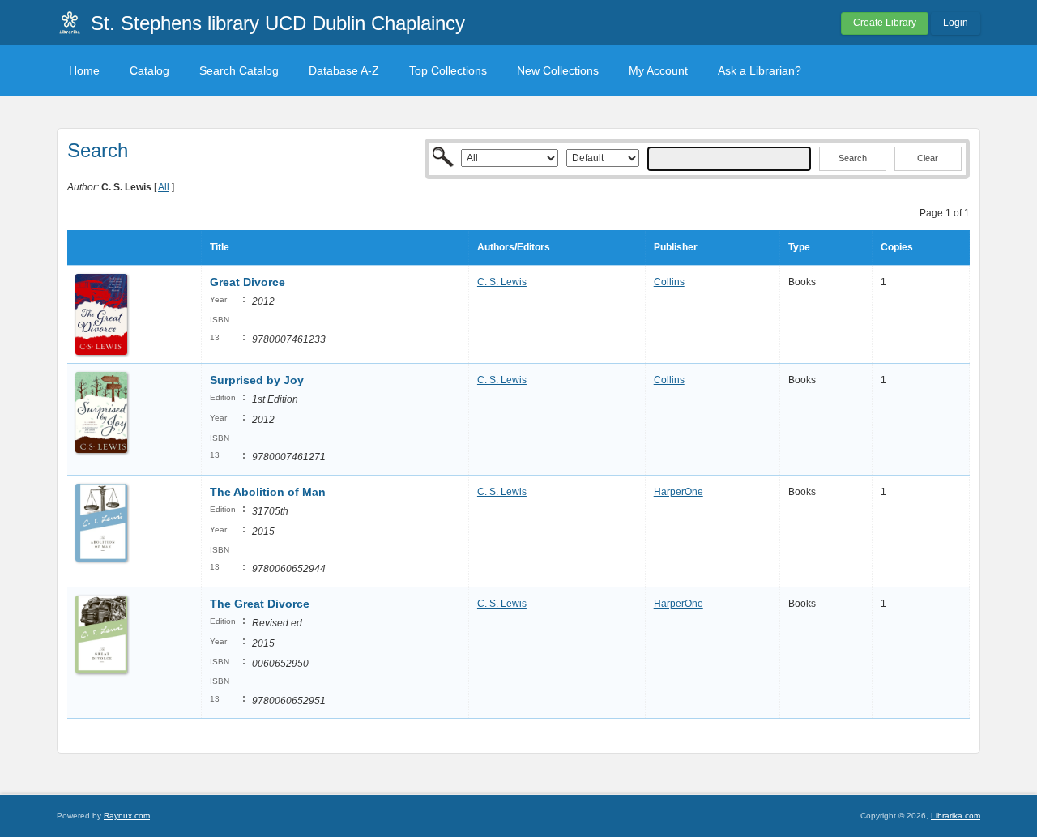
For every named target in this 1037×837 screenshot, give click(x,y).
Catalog (149, 70)
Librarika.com (955, 815)
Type (799, 247)
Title (219, 247)
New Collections (558, 70)
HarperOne (678, 492)
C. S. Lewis (502, 282)
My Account (658, 70)
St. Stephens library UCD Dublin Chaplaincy (278, 23)
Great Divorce (247, 281)
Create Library (884, 22)
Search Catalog (239, 70)
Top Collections (448, 70)
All (163, 187)
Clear (927, 158)
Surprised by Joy (257, 380)
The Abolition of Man (268, 491)
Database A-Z (344, 70)
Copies (897, 247)
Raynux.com (127, 815)
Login (955, 22)
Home (84, 70)
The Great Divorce (259, 603)
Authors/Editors (513, 247)
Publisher (676, 247)
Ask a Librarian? (759, 70)
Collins (669, 282)
